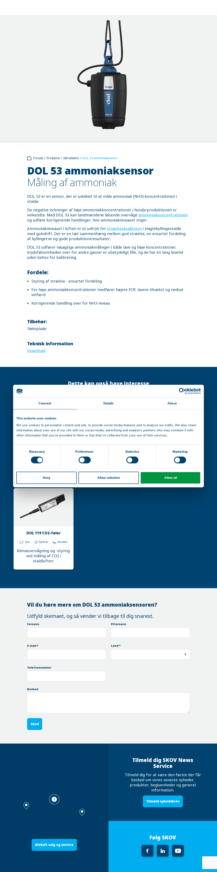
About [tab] (172, 403)
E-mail (32, 646)
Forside (38, 158)
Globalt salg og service (54, 844)
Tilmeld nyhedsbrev (162, 801)
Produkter (53, 158)
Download (36, 351)
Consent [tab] (45, 403)
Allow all (170, 477)
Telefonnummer (39, 667)
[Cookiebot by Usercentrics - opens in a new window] (182, 391)
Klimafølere (71, 158)
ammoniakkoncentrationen (163, 215)
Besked (32, 689)
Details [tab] (108, 403)
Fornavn (33, 624)
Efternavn (118, 624)
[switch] (85, 460)
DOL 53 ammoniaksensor (100, 158)
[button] (82, 812)
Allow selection (108, 477)
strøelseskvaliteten (124, 228)
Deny (46, 477)
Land (116, 646)
